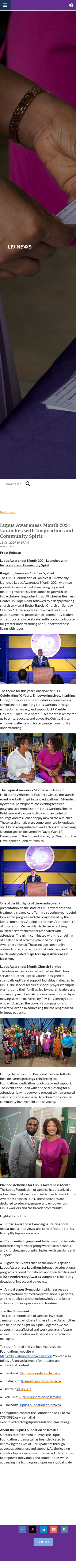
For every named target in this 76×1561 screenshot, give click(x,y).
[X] (32, 1529)
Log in (43, 1542)
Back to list (8, 512)
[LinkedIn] (43, 1529)
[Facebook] (22, 1529)
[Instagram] (64, 1529)
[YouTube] (53, 1529)
